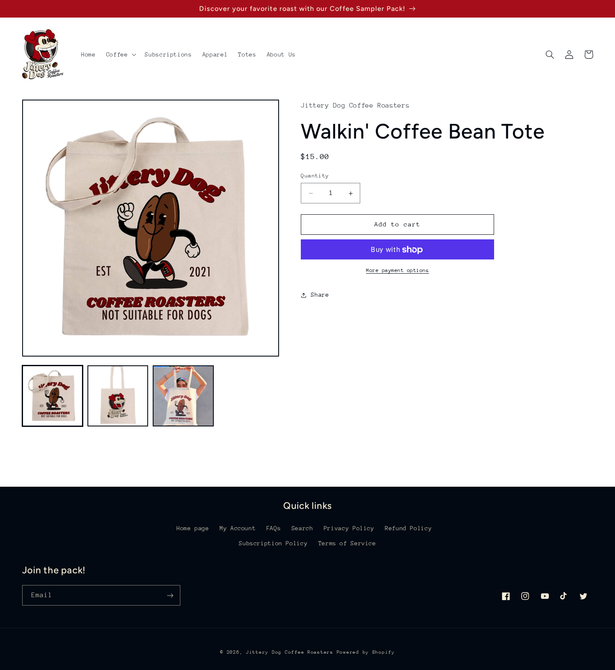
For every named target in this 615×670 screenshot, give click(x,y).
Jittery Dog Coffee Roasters (289, 652)
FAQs (273, 528)
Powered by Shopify (366, 652)
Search (302, 528)
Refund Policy (408, 528)
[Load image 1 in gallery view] (52, 395)
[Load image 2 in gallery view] (118, 395)
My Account (238, 528)
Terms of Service (347, 543)
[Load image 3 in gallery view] (183, 395)
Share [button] (320, 294)
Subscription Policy (273, 543)
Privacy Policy (349, 528)
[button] (120, 54)
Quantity (315, 176)
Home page (193, 528)
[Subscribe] (169, 595)
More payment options (397, 270)
